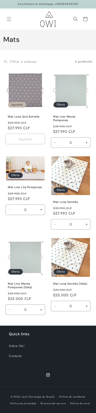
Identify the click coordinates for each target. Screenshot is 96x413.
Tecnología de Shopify (42, 396)
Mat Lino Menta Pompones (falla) (20, 285)
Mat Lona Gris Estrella (24, 116)
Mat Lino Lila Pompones (25, 187)
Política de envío (80, 403)
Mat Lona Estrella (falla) (70, 284)
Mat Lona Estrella (65, 202)
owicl (25, 396)
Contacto (15, 356)
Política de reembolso (72, 396)
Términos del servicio (53, 403)
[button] (9, 19)
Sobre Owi (17, 346)
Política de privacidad (23, 403)
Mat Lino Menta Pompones (64, 118)
